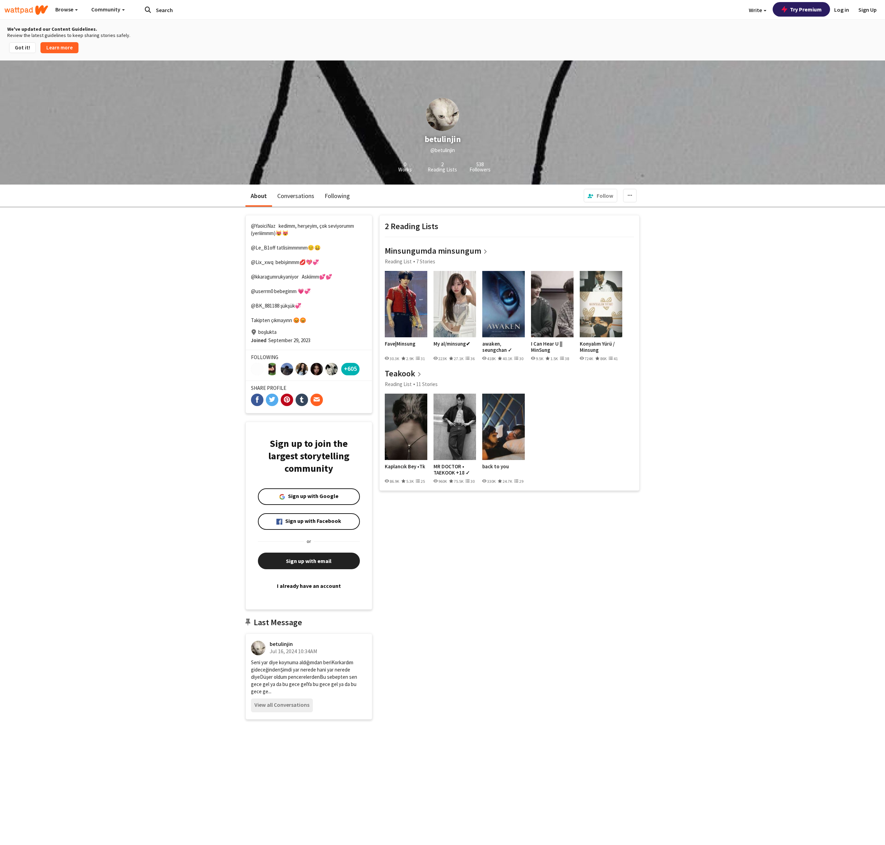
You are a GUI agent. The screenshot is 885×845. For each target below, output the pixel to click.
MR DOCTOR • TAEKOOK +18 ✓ (452, 469)
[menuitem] (600, 196)
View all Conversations (281, 704)
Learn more (59, 47)
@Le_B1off (263, 247)
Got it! (22, 47)
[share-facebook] (257, 400)
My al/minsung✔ (452, 344)
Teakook (400, 373)
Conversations (295, 196)
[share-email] (316, 400)
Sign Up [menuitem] (867, 9)
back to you (495, 466)
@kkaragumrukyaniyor (275, 276)
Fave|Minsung (400, 344)
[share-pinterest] (287, 400)
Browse (64, 9)
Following (337, 196)
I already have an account (309, 585)
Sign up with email (309, 560)
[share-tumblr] (302, 400)
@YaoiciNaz (263, 226)
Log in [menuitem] (841, 9)
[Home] (26, 10)
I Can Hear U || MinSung (546, 347)
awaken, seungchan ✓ (497, 347)
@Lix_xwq (262, 262)
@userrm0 (262, 291)
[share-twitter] (272, 400)
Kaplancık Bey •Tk (405, 466)
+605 (350, 369)
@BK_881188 (265, 305)
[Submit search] (148, 9)
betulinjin (281, 644)
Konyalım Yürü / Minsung (597, 347)
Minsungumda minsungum (433, 250)
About (259, 196)
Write (756, 10)
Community (106, 9)
